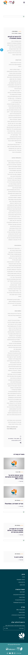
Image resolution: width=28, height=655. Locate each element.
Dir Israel (17, 500)
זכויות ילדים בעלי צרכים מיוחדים (18, 615)
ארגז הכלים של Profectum (19, 602)
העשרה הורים (15, 33)
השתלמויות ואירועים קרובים (19, 594)
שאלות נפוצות (22, 612)
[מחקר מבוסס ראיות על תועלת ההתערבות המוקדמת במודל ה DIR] (14, 463)
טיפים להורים (15, 440)
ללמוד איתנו (22, 592)
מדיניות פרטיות (22, 582)
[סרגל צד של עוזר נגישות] (1, 50)
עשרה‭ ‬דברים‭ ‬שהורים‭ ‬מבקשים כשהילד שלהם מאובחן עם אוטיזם (15, 530)
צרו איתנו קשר (22, 617)
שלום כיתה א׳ (18, 557)
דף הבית (23, 9)
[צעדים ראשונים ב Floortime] (14, 492)
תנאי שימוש (22, 585)
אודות (23, 577)
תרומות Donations (21, 579)
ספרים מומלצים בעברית (20, 600)
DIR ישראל (18, 472)
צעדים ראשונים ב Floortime (14, 504)
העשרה (18, 9)
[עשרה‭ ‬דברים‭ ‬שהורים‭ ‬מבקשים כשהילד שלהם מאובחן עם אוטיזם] (14, 517)
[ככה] (14, 436)
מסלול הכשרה (22, 597)
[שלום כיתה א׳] (14, 545)
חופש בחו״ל (16, 438)
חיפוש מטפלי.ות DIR (21, 610)
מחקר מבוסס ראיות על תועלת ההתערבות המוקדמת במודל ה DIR (14, 477)
